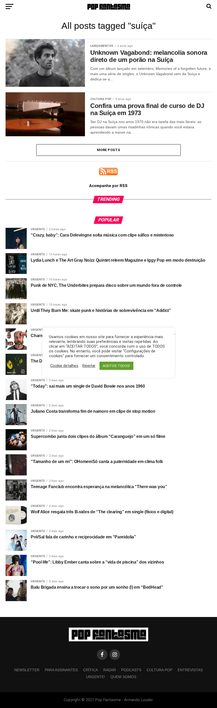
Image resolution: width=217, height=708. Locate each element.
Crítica (90, 670)
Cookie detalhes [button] (64, 365)
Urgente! (95, 677)
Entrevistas (190, 670)
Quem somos (123, 677)
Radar (109, 670)
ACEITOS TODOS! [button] (116, 366)
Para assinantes (61, 670)
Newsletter (26, 670)
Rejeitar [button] (89, 365)
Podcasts (131, 670)
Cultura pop (159, 670)
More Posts (108, 150)
